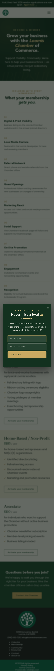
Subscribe (16, 354)
